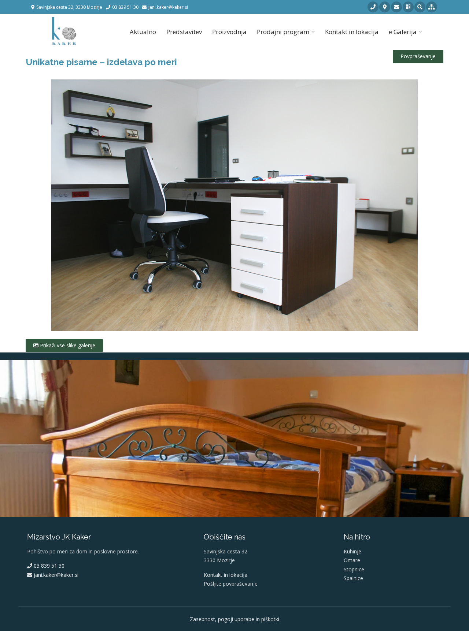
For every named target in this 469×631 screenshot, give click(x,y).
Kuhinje (352, 551)
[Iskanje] (419, 6)
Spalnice (353, 578)
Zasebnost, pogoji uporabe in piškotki (234, 619)
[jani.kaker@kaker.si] (396, 6)
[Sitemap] (431, 6)
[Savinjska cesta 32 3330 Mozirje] (384, 6)
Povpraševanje (418, 56)
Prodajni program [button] (283, 31)
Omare (352, 560)
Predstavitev (184, 31)
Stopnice (354, 569)
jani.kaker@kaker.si (55, 574)
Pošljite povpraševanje (231, 583)
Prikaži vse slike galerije (66, 345)
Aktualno (143, 31)
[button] (408, 6)
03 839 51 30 (48, 565)
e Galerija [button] (403, 31)
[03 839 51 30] (373, 6)
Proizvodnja (229, 31)
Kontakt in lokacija (351, 31)
